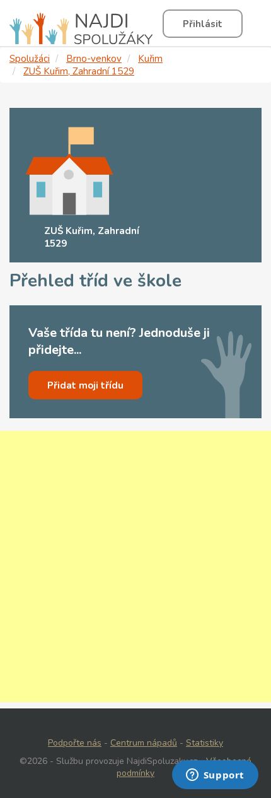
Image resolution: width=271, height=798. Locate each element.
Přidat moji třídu (85, 385)
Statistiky (204, 743)
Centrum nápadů (143, 743)
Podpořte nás (74, 743)
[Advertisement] (135, 566)
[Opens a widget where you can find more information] (214, 776)
